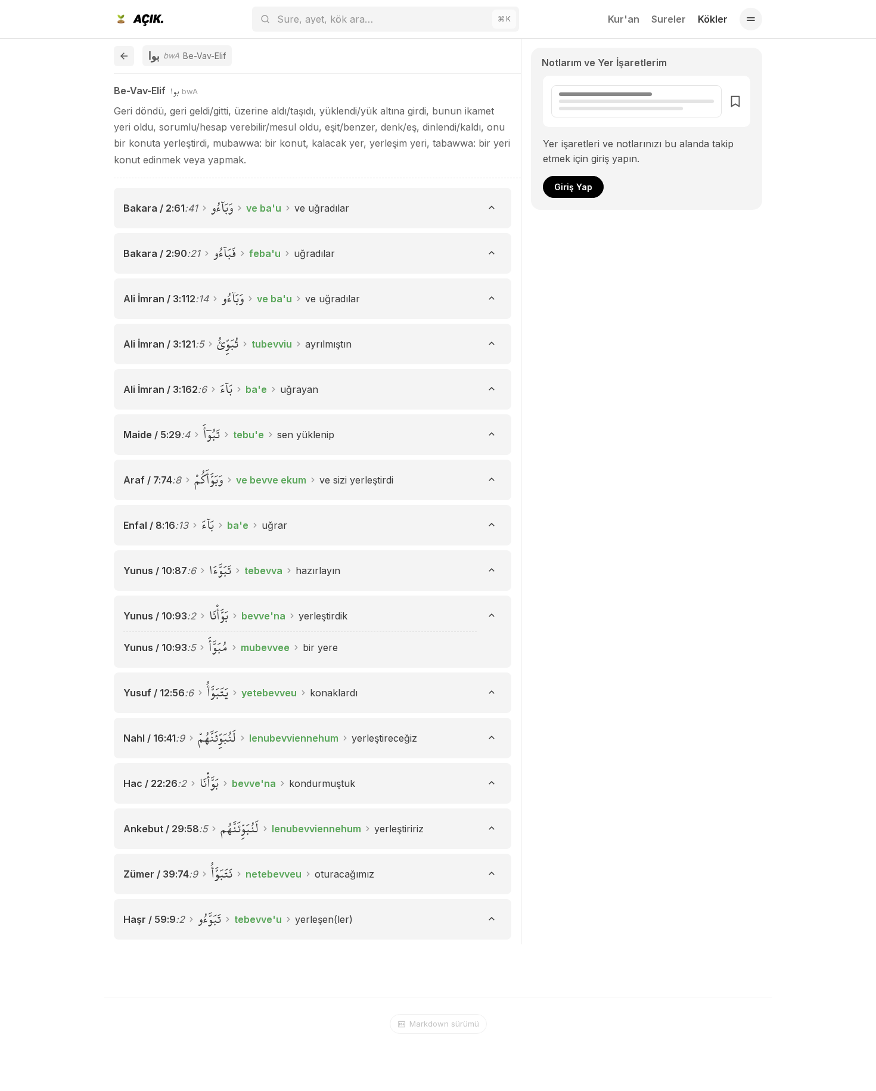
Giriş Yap (573, 187)
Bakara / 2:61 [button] (154, 208)
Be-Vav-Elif (140, 91)
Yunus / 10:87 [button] (155, 571)
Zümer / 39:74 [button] (156, 874)
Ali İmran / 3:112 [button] (159, 299)
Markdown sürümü (444, 1023)
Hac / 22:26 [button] (150, 783)
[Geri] (124, 56)
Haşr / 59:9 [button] (149, 919)
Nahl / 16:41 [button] (149, 738)
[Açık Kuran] (138, 19)
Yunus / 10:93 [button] (155, 616)
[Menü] (751, 19)
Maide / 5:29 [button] (152, 435)
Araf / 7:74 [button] (147, 480)
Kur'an (623, 19)
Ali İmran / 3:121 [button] (159, 344)
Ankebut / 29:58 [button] (161, 829)
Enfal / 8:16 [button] (149, 525)
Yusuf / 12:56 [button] (154, 693)
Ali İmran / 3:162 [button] (160, 389)
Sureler (668, 19)
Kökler (713, 19)
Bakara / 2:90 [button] (155, 253)
